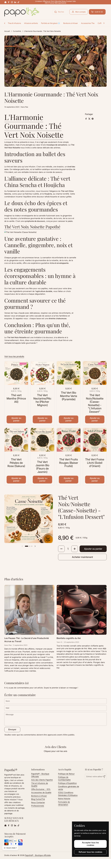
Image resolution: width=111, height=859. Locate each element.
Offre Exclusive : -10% (40, 789)
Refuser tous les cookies (90, 852)
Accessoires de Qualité (41, 792)
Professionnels (37, 806)
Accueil (7, 31)
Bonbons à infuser (39, 796)
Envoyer (12, 729)
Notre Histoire (64, 799)
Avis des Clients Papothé (42, 780)
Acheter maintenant (82, 557)
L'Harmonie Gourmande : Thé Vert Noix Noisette (33, 125)
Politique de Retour (66, 774)
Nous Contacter (38, 802)
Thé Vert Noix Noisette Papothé (32, 226)
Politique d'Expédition (67, 783)
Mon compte (80, 12)
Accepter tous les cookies (90, 843)
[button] (97, 12)
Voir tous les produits (14, 356)
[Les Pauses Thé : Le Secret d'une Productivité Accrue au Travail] (29, 610)
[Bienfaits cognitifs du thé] (82, 610)
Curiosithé (17, 31)
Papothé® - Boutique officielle (38, 855)
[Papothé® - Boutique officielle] (21, 12)
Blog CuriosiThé (38, 799)
